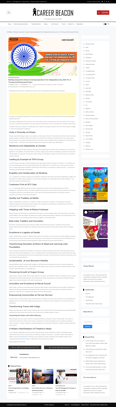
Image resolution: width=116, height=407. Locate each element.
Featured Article (36, 24)
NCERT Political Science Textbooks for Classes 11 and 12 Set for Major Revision (96, 362)
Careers (87, 67)
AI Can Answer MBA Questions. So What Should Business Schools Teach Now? (96, 368)
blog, (17, 126)
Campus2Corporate (13, 77)
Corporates (60, 84)
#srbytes (49, 84)
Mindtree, (10, 176)
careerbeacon (24, 84)
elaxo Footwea (14, 213)
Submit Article (25, 1)
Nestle (11, 202)
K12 (86, 105)
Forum (63, 24)
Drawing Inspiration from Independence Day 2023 (21, 86)
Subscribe (105, 12)
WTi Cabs (10, 188)
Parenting (88, 122)
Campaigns (88, 57)
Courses (88, 81)
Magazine (88, 108)
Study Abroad (89, 135)
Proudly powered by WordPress (35, 404)
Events (87, 84)
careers (54, 84)
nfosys (11, 136)
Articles (87, 50)
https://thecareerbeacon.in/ (32, 357)
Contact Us (71, 24)
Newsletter (79, 24)
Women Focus (89, 149)
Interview (88, 98)
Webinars (88, 146)
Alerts (10, 385)
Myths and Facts (90, 112)
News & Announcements (21, 24)
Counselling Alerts (90, 74)
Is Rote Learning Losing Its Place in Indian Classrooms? (96, 350)
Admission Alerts (90, 44)
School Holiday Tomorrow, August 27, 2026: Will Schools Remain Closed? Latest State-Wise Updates (96, 343)
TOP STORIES (89, 139)
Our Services (54, 24)
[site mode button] (105, 24)
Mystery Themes (58, 404)
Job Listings (89, 101)
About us (9, 1)
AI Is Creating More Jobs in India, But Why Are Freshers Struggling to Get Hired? (96, 356)
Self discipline (89, 129)
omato (11, 149)
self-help (88, 132)
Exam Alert (88, 88)
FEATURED (88, 91)
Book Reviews (89, 54)
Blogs (45, 24)
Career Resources (60, 385)
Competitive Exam (90, 71)
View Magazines (16, 1)
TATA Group (14, 163)
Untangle (88, 142)
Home (9, 24)
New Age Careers (90, 115)
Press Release (89, 125)
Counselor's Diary (90, 78)
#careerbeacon (42, 84)
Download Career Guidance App (38, 1)
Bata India (17, 227)
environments (23, 336)
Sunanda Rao (22, 392)
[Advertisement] (42, 104)
